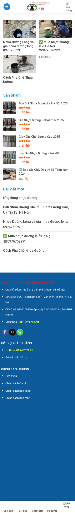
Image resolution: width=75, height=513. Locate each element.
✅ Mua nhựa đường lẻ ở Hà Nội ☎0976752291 (27, 238)
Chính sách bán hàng (18, 390)
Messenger (37, 511)
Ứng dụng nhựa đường (20, 198)
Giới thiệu (11, 376)
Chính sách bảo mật (17, 397)
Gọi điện (23, 511)
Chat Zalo (8, 511)
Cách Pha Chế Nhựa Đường (24, 250)
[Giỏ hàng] (69, 7)
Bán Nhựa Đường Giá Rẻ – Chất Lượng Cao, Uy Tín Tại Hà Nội (36, 209)
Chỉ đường (52, 511)
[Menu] (7, 6)
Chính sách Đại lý (15, 383)
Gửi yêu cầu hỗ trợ (16, 357)
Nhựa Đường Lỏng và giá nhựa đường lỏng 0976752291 (35, 224)
